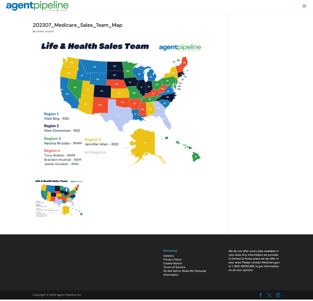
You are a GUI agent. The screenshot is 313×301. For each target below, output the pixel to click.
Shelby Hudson (45, 31)
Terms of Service (174, 267)
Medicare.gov (271, 262)
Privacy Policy (172, 259)
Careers (168, 256)
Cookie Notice (172, 263)
